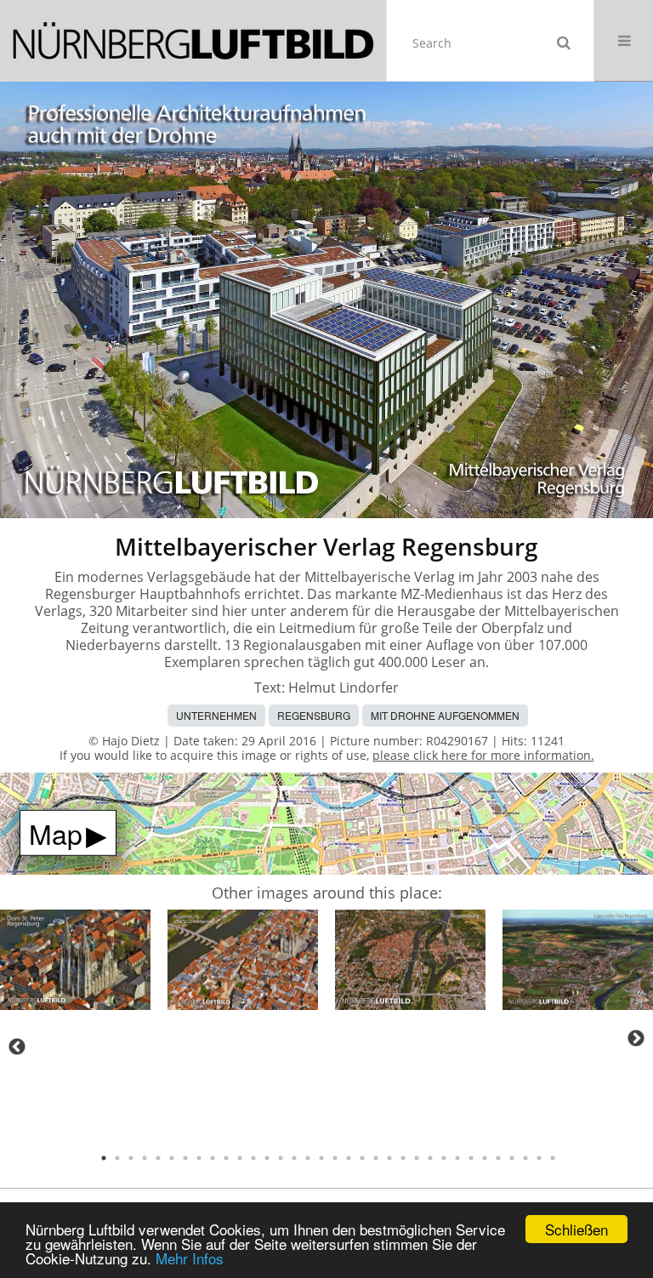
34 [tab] (552, 1158)
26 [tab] (443, 1158)
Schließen (576, 1229)
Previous (17, 1046)
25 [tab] (430, 1158)
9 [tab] (212, 1158)
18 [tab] (335, 1158)
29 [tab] (484, 1158)
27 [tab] (457, 1158)
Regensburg (313, 715)
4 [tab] (144, 1158)
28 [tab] (471, 1158)
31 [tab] (511, 1158)
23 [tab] (403, 1158)
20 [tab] (362, 1158)
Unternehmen (216, 715)
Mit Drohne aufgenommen (445, 715)
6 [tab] (171, 1158)
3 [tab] (130, 1158)
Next (635, 1038)
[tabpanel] (75, 963)
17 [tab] (321, 1158)
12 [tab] (253, 1158)
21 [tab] (375, 1158)
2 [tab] (117, 1158)
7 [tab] (185, 1158)
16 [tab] (307, 1158)
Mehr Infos (190, 1258)
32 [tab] (525, 1158)
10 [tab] (226, 1158)
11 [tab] (239, 1158)
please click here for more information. (483, 755)
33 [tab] (539, 1158)
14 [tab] (280, 1158)
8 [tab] (198, 1158)
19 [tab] (348, 1158)
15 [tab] (294, 1158)
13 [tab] (266, 1158)
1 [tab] (103, 1158)
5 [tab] (158, 1158)
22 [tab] (389, 1158)
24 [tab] (416, 1158)
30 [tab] (498, 1158)
